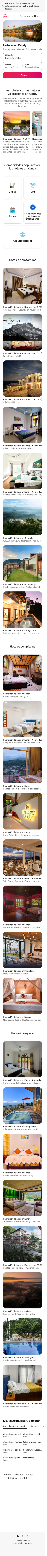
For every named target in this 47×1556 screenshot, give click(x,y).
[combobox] (22, 58)
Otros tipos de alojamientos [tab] (15, 1426)
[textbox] (12, 67)
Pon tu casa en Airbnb (29, 16)
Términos (28, 1543)
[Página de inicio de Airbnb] (5, 16)
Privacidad (17, 1543)
